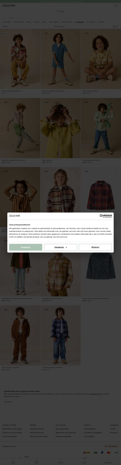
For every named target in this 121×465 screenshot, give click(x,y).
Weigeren (95, 247)
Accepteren (25, 247)
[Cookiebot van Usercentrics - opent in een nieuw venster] (101, 216)
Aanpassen (59, 247)
